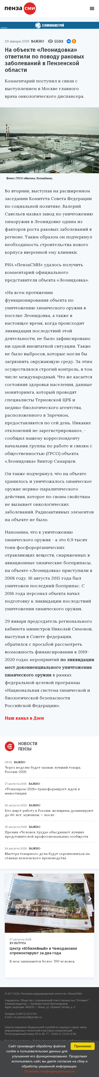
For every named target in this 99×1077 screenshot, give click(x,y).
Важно (37, 41)
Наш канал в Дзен (24, 718)
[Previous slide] (11, 898)
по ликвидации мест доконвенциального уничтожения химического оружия (49, 667)
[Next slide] (88, 898)
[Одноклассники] (74, 41)
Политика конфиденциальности (49, 1071)
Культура (18, 943)
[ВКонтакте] (69, 41)
